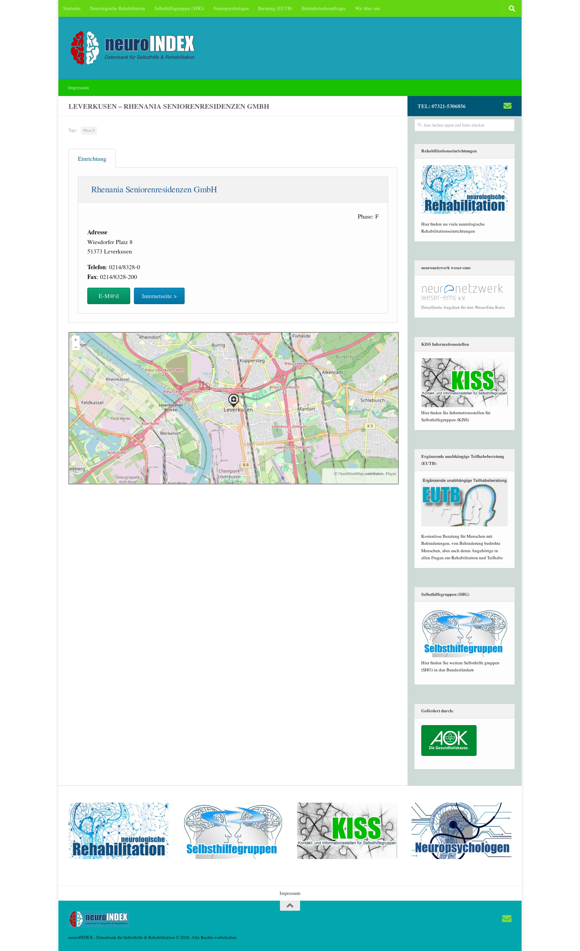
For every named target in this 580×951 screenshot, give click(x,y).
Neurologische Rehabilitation (117, 8)
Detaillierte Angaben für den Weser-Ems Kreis (463, 307)
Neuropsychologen (231, 8)
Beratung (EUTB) (275, 8)
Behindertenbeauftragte (324, 8)
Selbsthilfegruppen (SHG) (179, 8)
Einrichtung (92, 158)
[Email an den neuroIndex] (507, 106)
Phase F (89, 130)
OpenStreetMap (351, 473)
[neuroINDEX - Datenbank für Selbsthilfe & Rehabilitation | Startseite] (133, 48)
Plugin (390, 473)
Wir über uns (367, 8)
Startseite (72, 8)
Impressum (78, 87)
